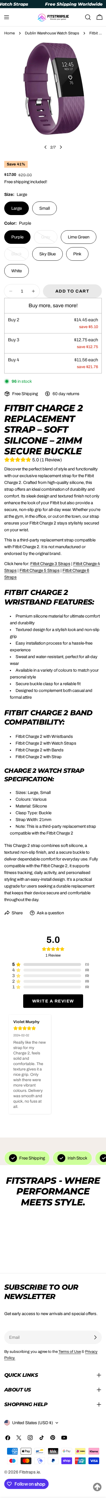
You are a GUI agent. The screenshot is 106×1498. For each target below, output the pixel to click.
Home (9, 33)
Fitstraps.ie (29, 1472)
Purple (17, 237)
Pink (77, 254)
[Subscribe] (95, 1337)
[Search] (88, 17)
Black (20, 256)
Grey (49, 239)
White (16, 271)
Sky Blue (47, 254)
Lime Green (78, 237)
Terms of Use (70, 1351)
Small (44, 208)
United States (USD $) (32, 1422)
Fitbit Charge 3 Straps (50, 563)
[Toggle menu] (6, 17)
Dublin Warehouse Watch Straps (52, 33)
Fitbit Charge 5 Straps (40, 570)
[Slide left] (45, 147)
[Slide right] (60, 147)
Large (16, 208)
